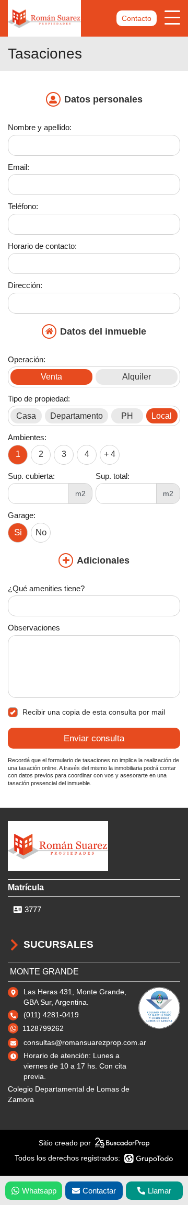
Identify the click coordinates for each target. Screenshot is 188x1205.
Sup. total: (113, 476)
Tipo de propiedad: (39, 398)
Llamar (159, 1190)
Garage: (22, 515)
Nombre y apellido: (40, 127)
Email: (18, 167)
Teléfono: (23, 206)
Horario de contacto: (42, 246)
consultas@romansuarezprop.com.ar (85, 1042)
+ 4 (109, 454)
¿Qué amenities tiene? (46, 588)
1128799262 (43, 1028)
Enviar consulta (94, 738)
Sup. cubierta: (31, 476)
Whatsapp (39, 1190)
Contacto (136, 18)
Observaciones (34, 627)
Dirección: (25, 285)
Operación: (26, 359)
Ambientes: (27, 437)
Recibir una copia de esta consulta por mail (93, 712)
